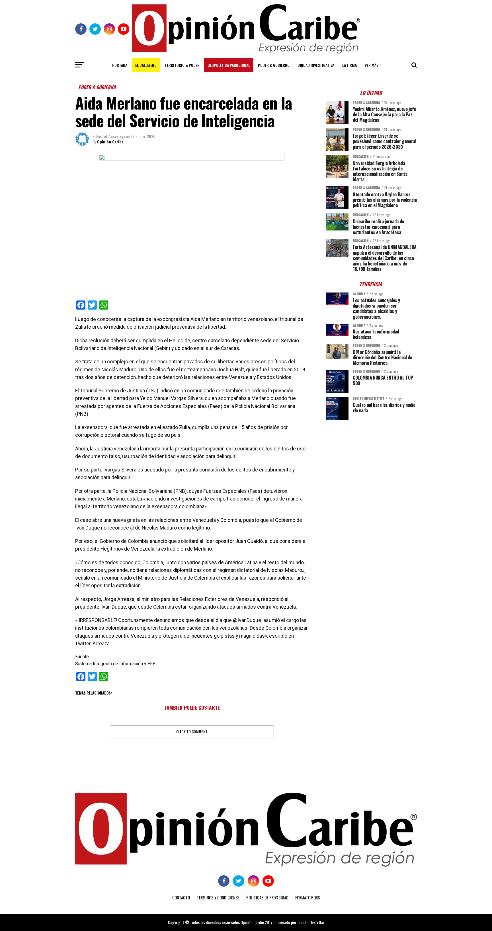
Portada (119, 65)
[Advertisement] (371, 464)
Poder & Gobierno (274, 65)
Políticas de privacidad (267, 898)
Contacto (181, 898)
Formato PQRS (307, 898)
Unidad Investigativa (316, 65)
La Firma (349, 65)
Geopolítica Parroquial (229, 65)
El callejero (146, 65)
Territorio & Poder (182, 65)
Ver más (371, 65)
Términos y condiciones (218, 898)
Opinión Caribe (110, 142)
